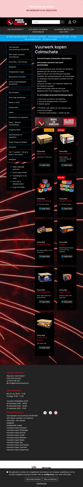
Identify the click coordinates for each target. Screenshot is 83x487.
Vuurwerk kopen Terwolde (17, 447)
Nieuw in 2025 (14, 102)
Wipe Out (41, 153)
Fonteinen (12, 147)
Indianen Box (65, 201)
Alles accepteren (50, 479)
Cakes (11, 112)
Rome (62, 244)
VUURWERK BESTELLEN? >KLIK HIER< (64, 30)
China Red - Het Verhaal (18, 62)
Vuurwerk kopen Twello (16, 435)
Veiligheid (12, 67)
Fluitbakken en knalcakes (18, 117)
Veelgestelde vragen (16, 72)
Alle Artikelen (14, 92)
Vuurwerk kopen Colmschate (18, 445)
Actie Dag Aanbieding (17, 97)
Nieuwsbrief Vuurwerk (17, 77)
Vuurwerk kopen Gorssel (16, 433)
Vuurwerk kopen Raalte (15, 440)
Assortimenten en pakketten (15, 136)
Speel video (45, 165)
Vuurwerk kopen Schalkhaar (17, 430)
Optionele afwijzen (33, 479)
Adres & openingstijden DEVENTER (17, 83)
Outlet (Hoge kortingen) (18, 142)
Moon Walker (65, 153)
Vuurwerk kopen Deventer (17, 428)
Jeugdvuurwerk (15, 130)
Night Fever (64, 292)
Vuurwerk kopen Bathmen (16, 437)
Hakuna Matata (44, 201)
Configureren (42, 483)
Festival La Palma (42, 338)
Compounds (13, 107)
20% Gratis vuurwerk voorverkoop (38, 30)
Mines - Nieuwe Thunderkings (15, 123)
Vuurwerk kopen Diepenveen (18, 450)
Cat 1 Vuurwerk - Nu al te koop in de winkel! (18, 153)
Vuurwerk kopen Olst (15, 442)
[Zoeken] (62, 22)
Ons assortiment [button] (15, 29)
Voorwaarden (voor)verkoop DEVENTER (19, 48)
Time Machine (44, 292)
